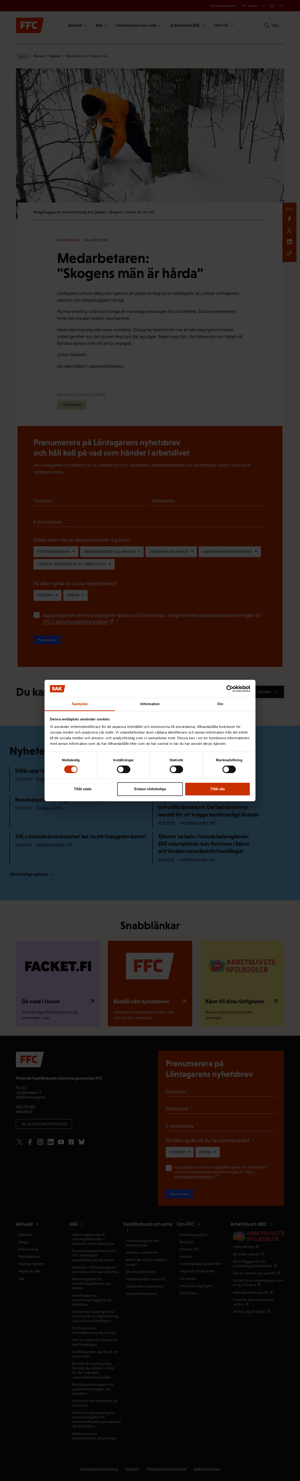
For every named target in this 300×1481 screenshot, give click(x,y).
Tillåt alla (217, 789)
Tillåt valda (82, 789)
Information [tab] (150, 704)
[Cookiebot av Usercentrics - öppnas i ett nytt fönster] (229, 688)
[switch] (123, 769)
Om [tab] (220, 704)
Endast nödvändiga (150, 789)
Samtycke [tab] (80, 704)
